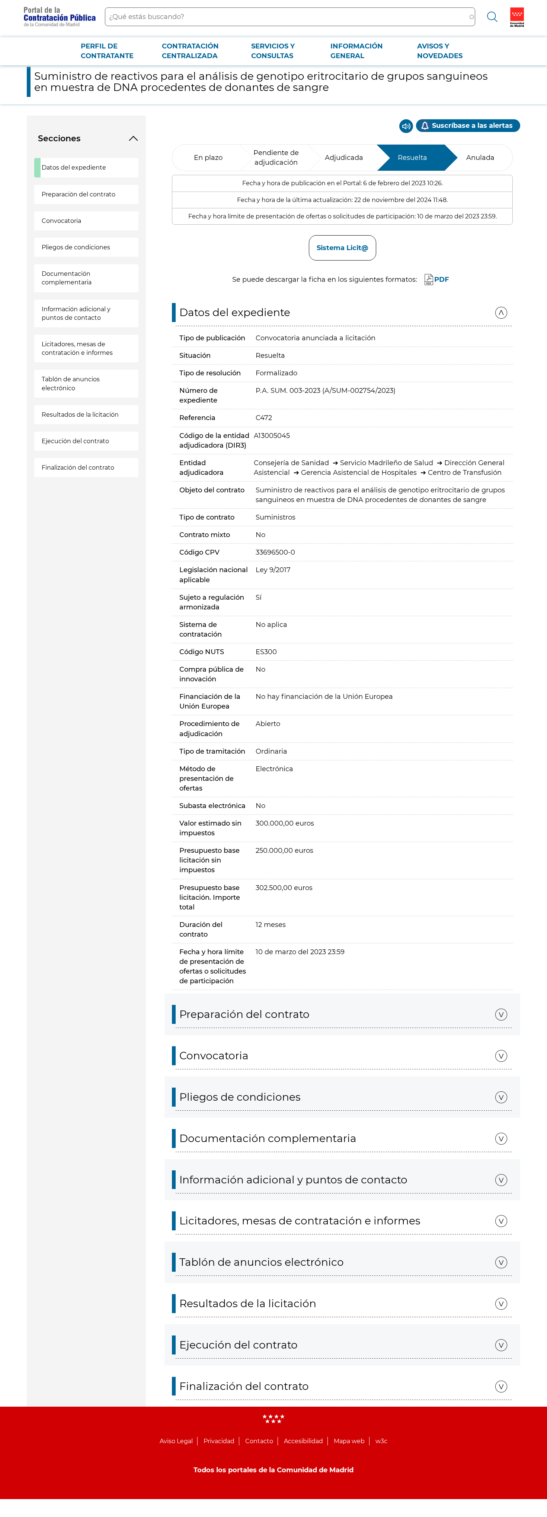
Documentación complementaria (67, 278)
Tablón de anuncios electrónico (71, 383)
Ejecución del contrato (75, 441)
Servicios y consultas (273, 51)
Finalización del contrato (78, 467)
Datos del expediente (74, 167)
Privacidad (219, 1441)
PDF (441, 279)
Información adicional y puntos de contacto (76, 313)
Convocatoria (61, 220)
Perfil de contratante (107, 51)
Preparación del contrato (78, 194)
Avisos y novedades (440, 51)
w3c (381, 1441)
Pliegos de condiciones (76, 247)
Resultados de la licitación (80, 414)
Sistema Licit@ (342, 248)
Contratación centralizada (190, 51)
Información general (356, 51)
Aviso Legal (176, 1441)
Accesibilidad (303, 1441)
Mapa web (349, 1441)
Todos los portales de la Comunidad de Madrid (273, 1470)
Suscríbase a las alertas (472, 126)
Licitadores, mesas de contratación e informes (77, 348)
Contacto (259, 1441)
